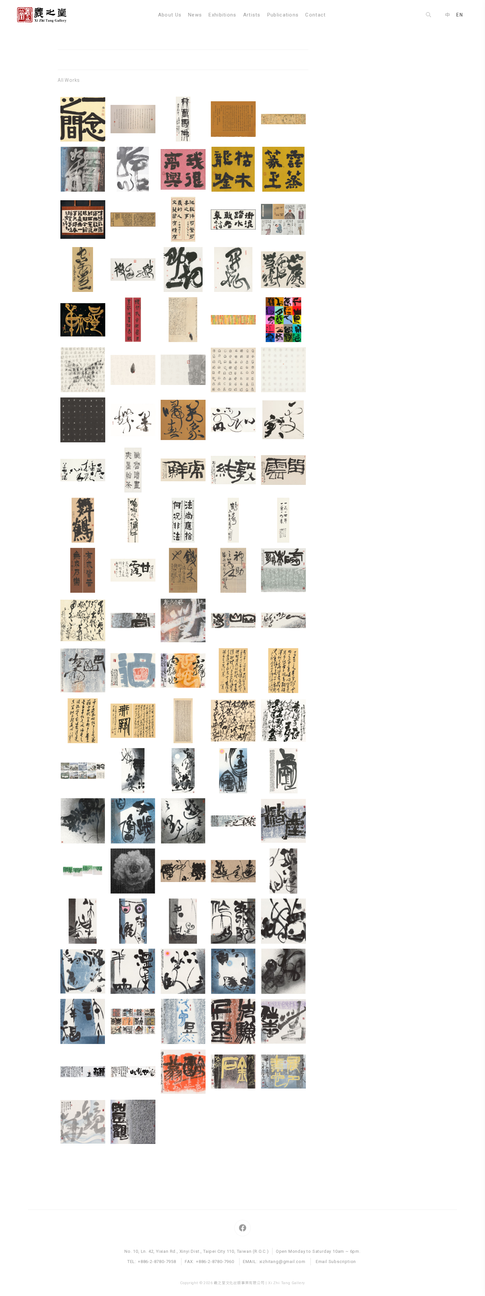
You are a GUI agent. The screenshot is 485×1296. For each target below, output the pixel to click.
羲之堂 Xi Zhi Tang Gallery (44, 15)
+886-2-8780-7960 (215, 1261)
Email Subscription (336, 1261)
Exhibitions (222, 15)
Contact (315, 15)
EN (459, 14)
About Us (169, 15)
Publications (283, 15)
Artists (252, 15)
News (195, 15)
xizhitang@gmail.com (282, 1261)
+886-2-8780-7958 (157, 1261)
